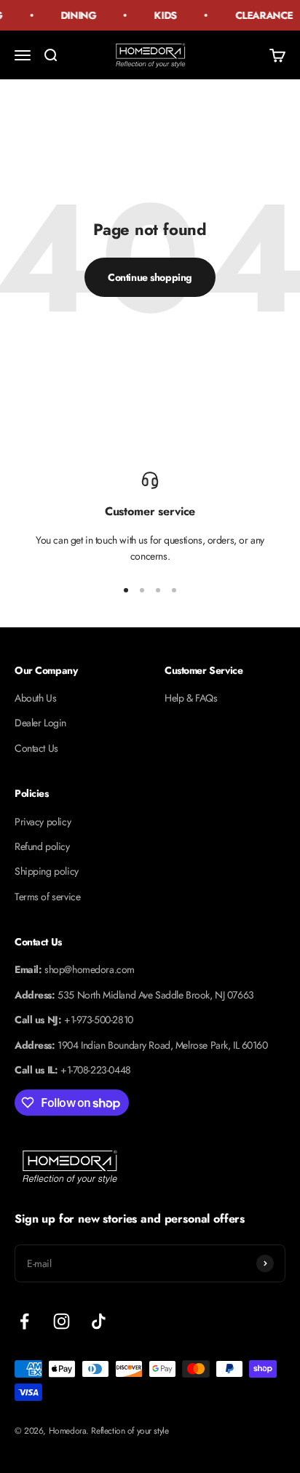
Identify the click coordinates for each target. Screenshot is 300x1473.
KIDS (163, 15)
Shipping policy (47, 871)
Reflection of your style (129, 1430)
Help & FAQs (191, 698)
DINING (75, 15)
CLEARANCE (262, 15)
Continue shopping (150, 277)
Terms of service (47, 896)
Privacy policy (43, 821)
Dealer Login (40, 722)
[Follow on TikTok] (98, 1321)
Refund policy (42, 846)
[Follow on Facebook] (24, 1321)
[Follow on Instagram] (61, 1321)
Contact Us (36, 748)
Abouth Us (35, 698)
